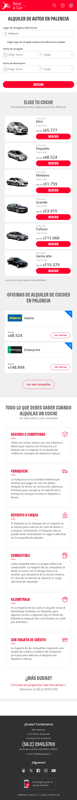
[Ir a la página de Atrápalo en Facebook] (39, 771)
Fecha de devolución (14, 63)
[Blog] (23, 770)
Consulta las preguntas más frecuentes (37, 685)
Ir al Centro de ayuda (38, 734)
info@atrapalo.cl (42, 754)
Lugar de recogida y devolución (20, 27)
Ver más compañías (38, 384)
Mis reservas (38, 729)
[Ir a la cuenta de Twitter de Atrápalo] (31, 771)
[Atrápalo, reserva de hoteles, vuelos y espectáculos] (6, 5)
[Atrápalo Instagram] (46, 771)
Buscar (38, 84)
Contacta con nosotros (38, 738)
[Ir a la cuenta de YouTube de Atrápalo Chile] (54, 771)
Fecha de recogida (13, 48)
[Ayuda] (63, 5)
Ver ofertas (60, 335)
